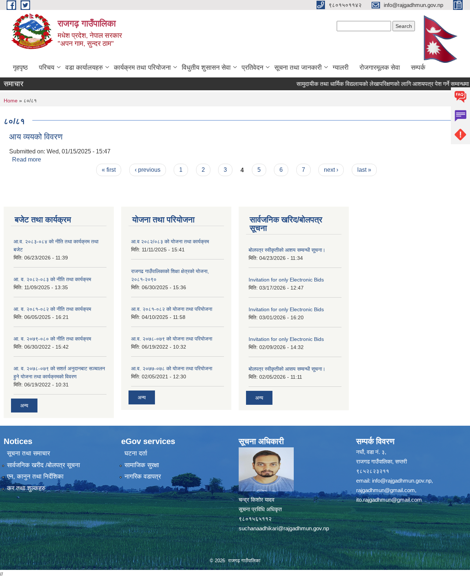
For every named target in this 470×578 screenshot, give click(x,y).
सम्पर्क (418, 67)
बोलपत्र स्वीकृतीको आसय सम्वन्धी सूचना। (287, 369)
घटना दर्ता (135, 453)
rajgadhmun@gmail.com (385, 490)
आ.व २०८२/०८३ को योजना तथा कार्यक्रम (170, 241)
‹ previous (147, 170)
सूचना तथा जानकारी (298, 67)
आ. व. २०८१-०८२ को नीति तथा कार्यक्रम (52, 309)
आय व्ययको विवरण (35, 136)
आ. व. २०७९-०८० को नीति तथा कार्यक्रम (52, 339)
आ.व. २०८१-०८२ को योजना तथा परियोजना (171, 309)
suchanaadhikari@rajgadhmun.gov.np (284, 528)
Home (11, 100)
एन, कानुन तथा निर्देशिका (35, 476)
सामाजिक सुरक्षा (141, 465)
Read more (26, 159)
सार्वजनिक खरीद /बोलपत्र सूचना (43, 465)
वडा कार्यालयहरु (84, 67)
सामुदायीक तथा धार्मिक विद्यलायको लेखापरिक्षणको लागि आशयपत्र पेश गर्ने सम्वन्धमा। (375, 84)
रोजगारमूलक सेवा (379, 67)
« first (109, 170)
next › (331, 170)
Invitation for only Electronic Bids (286, 280)
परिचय (46, 67)
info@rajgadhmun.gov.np (401, 480)
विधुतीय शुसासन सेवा (206, 67)
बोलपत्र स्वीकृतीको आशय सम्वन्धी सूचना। (287, 250)
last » (364, 170)
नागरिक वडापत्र (142, 476)
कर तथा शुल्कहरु (26, 488)
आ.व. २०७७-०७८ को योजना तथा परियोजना (171, 368)
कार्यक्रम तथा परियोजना (142, 67)
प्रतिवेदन (252, 67)
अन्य (24, 405)
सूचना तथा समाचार (28, 453)
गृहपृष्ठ (20, 67)
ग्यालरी (340, 67)
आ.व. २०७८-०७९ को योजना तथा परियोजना (171, 339)
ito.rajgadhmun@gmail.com (389, 500)
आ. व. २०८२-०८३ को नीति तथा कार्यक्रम (52, 279)
